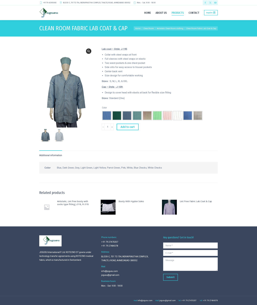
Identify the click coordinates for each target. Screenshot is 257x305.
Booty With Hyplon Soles (131, 201)
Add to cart (128, 126)
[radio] (106, 115)
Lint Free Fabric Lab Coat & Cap (196, 201)
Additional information (50, 155)
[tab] (50, 153)
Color (104, 107)
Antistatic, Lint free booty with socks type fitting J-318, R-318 (73, 203)
